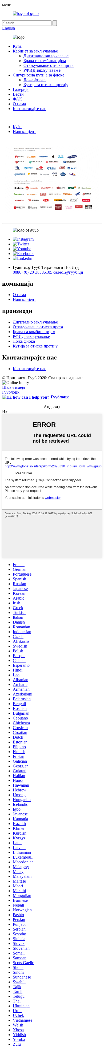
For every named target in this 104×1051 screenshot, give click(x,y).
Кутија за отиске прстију (45, 84)
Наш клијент (24, 131)
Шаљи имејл (13, 387)
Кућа (17, 46)
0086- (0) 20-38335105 (32, 272)
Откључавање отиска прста (48, 65)
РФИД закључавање (42, 70)
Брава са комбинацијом (44, 60)
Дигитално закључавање (46, 56)
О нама (19, 104)
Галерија (21, 89)
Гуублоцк (10, 392)
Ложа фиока (34, 80)
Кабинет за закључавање (35, 51)
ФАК (17, 99)
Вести (18, 94)
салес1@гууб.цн (68, 272)
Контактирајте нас (29, 108)
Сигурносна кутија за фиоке (38, 75)
